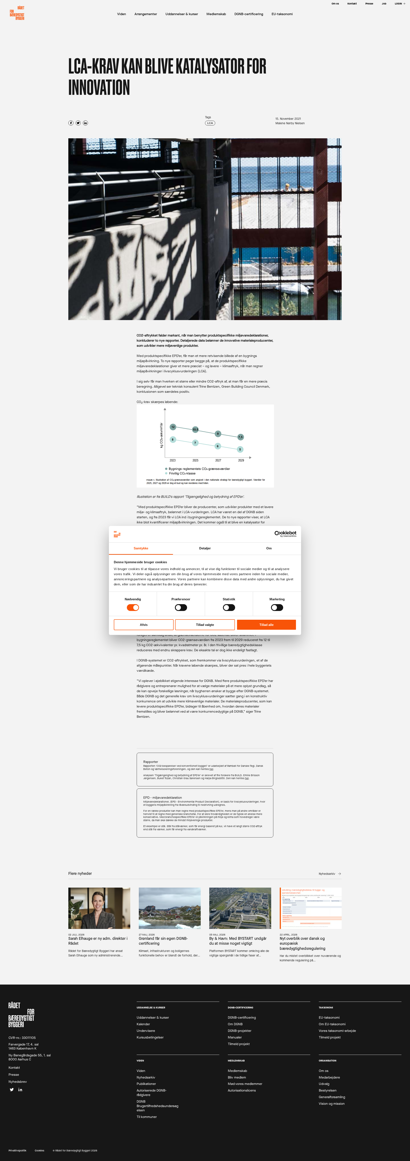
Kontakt (14, 1068)
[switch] (181, 607)
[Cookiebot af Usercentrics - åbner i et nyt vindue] (277, 534)
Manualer (235, 1037)
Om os (323, 1071)
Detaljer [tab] (205, 548)
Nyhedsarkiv (146, 1077)
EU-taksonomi (329, 1017)
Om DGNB (235, 1024)
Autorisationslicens (242, 1090)
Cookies (39, 1150)
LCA (210, 123)
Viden (141, 1071)
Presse (14, 1075)
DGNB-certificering (242, 1017)
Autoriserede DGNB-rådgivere (152, 1092)
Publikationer (146, 1084)
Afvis (144, 625)
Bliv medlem (237, 1077)
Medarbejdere (329, 1077)
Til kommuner (147, 1117)
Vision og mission (332, 1104)
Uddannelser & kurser (153, 1017)
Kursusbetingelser (150, 1037)
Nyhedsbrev (18, 1082)
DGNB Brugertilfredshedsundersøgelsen (157, 1106)
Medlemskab (237, 1071)
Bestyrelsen (328, 1090)
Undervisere (146, 1031)
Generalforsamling (332, 1097)
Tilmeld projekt (239, 1044)
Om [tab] (269, 548)
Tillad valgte (205, 625)
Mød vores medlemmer (245, 1084)
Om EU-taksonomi (332, 1024)
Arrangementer (146, 14)
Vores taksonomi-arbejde (337, 1031)
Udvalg (324, 1084)
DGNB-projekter (239, 1031)
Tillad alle (266, 625)
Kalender (143, 1024)
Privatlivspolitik (17, 1150)
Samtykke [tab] (141, 548)
